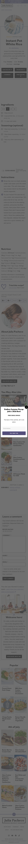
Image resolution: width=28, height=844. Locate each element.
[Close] (26, 407)
